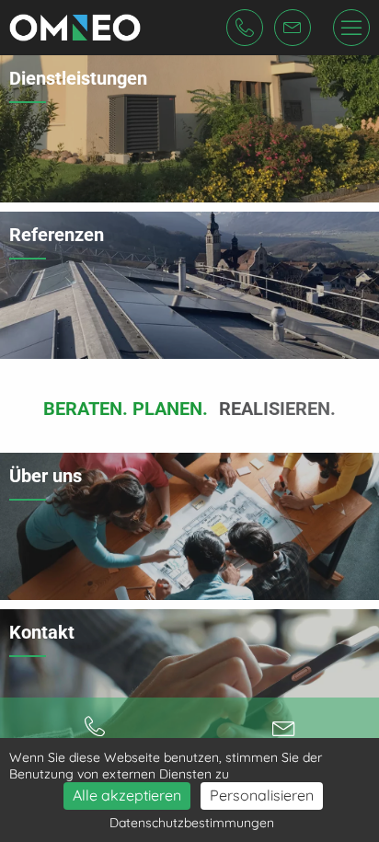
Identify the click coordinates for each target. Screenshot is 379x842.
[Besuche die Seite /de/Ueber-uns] (189, 526)
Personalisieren (262, 795)
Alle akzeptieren (127, 795)
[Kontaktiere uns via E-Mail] (284, 727)
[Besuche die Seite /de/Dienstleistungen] (189, 128)
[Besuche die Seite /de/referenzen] (189, 285)
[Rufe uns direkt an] (95, 727)
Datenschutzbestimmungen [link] (191, 822)
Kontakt (42, 632)
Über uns (45, 476)
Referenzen (56, 235)
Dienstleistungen (78, 78)
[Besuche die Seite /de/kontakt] (189, 682)
